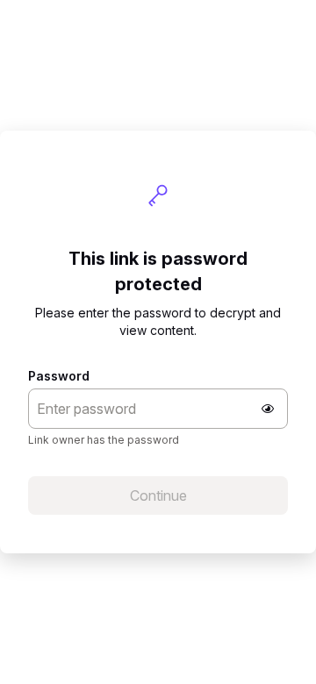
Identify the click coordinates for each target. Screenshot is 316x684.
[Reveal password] (267, 408)
